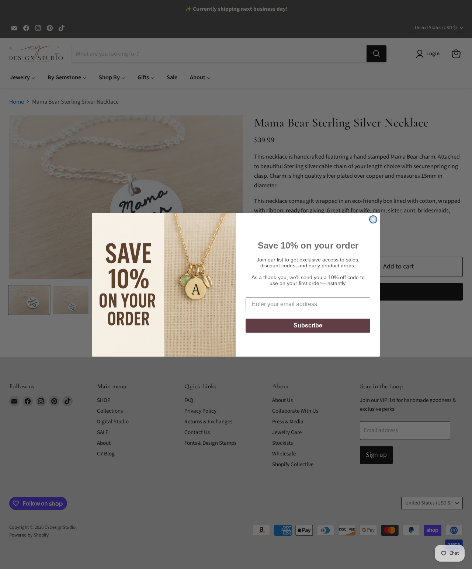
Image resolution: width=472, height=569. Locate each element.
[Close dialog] (373, 219)
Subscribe (308, 325)
